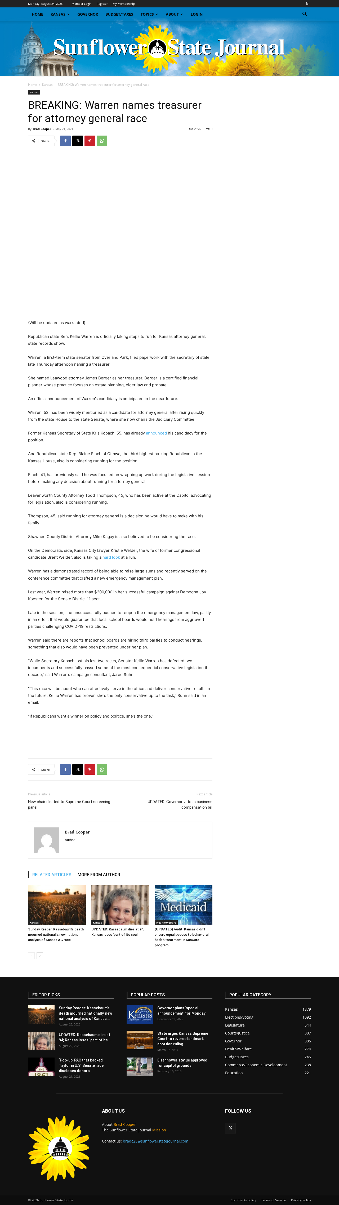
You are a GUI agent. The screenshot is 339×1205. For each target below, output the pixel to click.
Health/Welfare (166, 922)
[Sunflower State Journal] (169, 48)
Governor (87, 14)
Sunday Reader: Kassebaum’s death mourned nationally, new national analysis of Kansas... (85, 1013)
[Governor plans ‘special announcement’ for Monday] (140, 1014)
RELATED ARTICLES (51, 874)
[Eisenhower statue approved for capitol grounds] (140, 1067)
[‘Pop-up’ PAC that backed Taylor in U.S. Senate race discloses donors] (41, 1067)
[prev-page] (31, 955)
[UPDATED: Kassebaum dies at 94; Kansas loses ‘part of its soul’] (120, 905)
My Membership (124, 4)
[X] (307, 3)
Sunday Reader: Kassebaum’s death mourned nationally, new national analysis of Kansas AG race (56, 934)
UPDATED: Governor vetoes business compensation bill (180, 804)
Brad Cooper (42, 129)
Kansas (58, 14)
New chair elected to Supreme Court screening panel (69, 804)
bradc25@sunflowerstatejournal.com (155, 1141)
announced (156, 433)
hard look (111, 557)
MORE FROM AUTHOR (99, 874)
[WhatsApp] (102, 141)
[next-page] (40, 955)
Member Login (82, 4)
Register (102, 4)
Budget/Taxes (119, 14)
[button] (304, 14)
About (172, 14)
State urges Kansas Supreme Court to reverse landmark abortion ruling (182, 1038)
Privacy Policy (301, 1200)
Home (37, 14)
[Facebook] (65, 141)
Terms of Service (273, 1200)
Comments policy (243, 1200)
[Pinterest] (89, 141)
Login (197, 14)
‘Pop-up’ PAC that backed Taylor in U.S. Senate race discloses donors (81, 1065)
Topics (147, 14)
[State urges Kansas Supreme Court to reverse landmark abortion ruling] (140, 1040)
